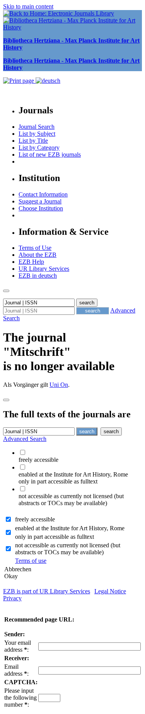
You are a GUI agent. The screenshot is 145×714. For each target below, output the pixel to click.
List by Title (33, 140)
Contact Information (43, 194)
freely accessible (35, 519)
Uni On (58, 384)
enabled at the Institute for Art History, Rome (70, 528)
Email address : (16, 670)
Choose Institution (41, 208)
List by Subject (37, 133)
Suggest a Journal (40, 201)
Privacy (12, 598)
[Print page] (19, 80)
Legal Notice (110, 591)
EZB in (38, 275)
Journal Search (37, 126)
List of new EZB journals (50, 154)
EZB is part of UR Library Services (46, 591)
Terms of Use (35, 247)
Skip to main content (28, 6)
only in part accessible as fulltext (54, 536)
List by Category (39, 147)
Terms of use (30, 560)
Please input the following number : (20, 697)
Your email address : (17, 646)
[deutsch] (48, 80)
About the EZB (37, 254)
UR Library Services (44, 268)
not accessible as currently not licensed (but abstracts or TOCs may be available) (67, 548)
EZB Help (31, 261)
